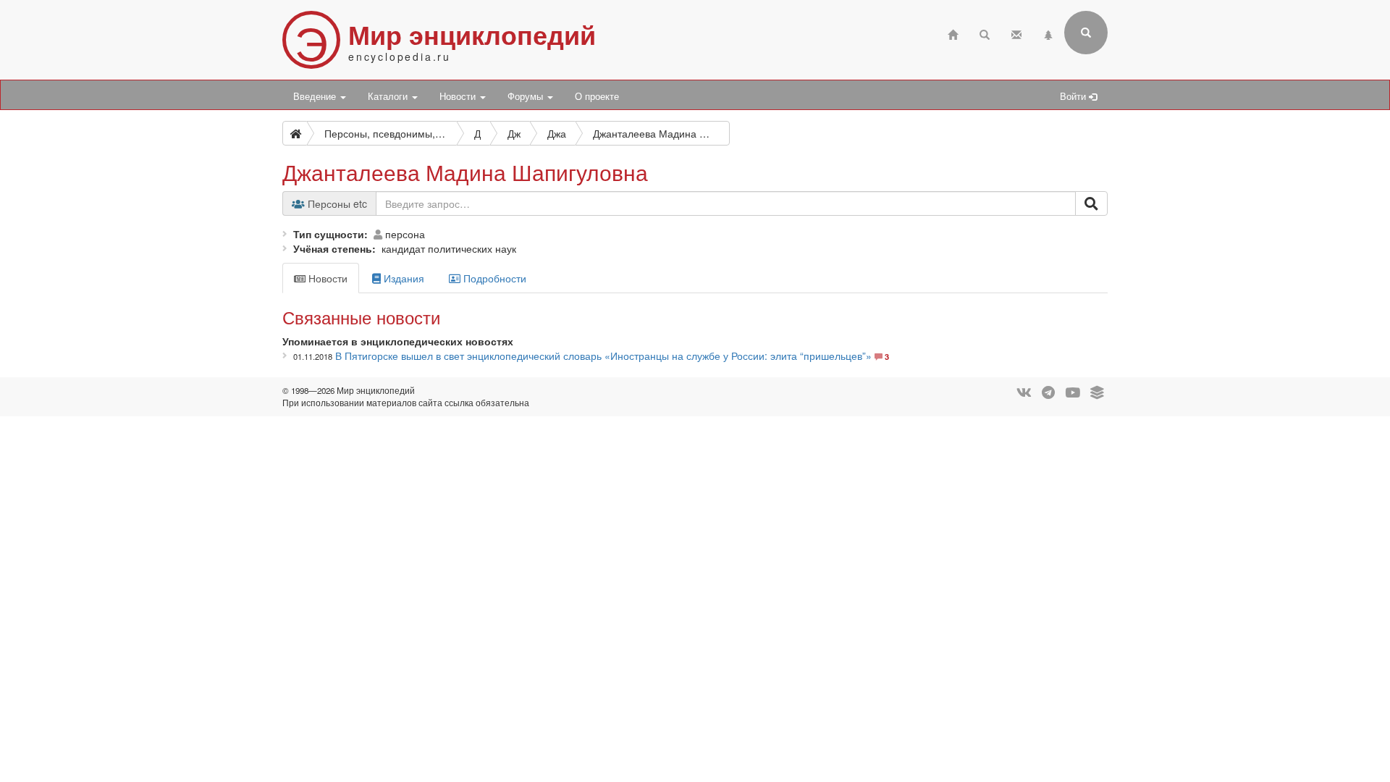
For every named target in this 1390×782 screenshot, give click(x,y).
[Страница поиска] (985, 33)
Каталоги (389, 96)
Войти (1074, 96)
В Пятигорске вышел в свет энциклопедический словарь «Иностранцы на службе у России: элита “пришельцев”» (603, 355)
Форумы (526, 96)
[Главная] (953, 33)
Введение (316, 96)
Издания (402, 278)
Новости (459, 96)
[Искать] (1091, 203)
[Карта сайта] (1048, 33)
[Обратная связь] (1016, 33)
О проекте (597, 96)
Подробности (493, 278)
